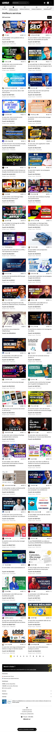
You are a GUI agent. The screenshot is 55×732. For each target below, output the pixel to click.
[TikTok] (29, 719)
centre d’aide (33, 669)
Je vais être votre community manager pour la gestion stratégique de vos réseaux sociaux (39, 383)
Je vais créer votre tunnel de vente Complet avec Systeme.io (12, 118)
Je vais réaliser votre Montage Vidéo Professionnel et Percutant (12, 197)
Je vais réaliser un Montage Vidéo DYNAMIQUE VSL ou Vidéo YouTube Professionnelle (38, 225)
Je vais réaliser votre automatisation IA (13, 567)
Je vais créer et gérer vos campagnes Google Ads (39, 171)
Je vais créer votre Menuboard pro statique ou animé (38, 647)
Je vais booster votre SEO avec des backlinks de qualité (12, 595)
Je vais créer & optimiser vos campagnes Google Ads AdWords (40, 277)
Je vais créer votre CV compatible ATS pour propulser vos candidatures (39, 489)
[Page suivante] (43, 656)
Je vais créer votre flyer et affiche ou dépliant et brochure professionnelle (38, 462)
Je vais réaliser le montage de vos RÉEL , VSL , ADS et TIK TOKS (14, 224)
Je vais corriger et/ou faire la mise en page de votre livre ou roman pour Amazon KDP (38, 569)
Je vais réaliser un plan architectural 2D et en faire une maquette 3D (13, 489)
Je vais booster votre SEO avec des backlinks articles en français (12, 356)
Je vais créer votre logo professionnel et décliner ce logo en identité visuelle (13, 647)
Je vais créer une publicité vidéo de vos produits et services (39, 621)
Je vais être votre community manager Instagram (13, 542)
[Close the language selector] (35, 729)
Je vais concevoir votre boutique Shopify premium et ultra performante (14, 144)
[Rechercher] (28, 3)
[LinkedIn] (24, 719)
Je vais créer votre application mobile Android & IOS (39, 144)
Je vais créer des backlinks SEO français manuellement (13, 277)
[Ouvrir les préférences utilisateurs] (50, 3)
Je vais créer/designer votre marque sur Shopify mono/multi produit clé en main (13, 171)
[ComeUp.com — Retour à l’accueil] (5, 3)
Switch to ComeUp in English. (26, 729)
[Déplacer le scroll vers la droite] (51, 8)
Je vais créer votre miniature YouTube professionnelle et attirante (13, 436)
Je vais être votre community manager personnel (39, 118)
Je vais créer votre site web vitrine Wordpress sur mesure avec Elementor (39, 436)
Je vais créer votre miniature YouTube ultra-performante (39, 197)
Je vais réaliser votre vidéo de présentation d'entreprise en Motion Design (12, 463)
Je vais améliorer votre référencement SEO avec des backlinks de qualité (39, 38)
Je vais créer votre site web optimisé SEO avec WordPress (38, 91)
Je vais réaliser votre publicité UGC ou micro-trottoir (13, 38)
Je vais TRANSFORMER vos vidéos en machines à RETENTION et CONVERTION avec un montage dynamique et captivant (40, 543)
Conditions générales (27, 711)
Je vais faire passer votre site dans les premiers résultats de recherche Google (39, 409)
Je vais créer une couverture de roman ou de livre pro (13, 409)
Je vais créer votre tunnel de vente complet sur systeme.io (12, 65)
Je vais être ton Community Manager (13, 382)
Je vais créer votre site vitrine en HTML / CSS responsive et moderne (13, 250)
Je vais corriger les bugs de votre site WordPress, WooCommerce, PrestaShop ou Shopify (14, 304)
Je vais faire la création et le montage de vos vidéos (40, 330)
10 (40, 656)
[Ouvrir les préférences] (44, 3)
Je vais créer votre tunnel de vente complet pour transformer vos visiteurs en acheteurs (13, 516)
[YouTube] (26, 719)
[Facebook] (27, 719)
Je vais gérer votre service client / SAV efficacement (13, 91)
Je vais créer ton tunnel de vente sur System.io (38, 356)
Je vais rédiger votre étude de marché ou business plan (39, 515)
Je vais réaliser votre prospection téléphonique (37, 250)
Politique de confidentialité (26, 713)
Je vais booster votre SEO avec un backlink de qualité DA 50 (38, 303)
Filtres (49, 17)
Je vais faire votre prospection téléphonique (11, 330)
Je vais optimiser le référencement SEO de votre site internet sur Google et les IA (40, 65)
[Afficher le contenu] (51, 691)
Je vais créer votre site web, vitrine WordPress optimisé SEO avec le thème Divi (13, 622)
